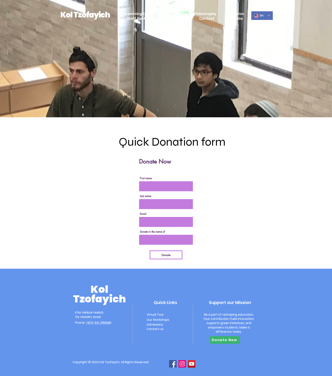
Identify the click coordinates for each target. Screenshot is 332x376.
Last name (145, 196)
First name (146, 178)
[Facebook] (173, 364)
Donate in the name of (152, 231)
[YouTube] (191, 364)
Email (143, 214)
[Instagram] (182, 364)
